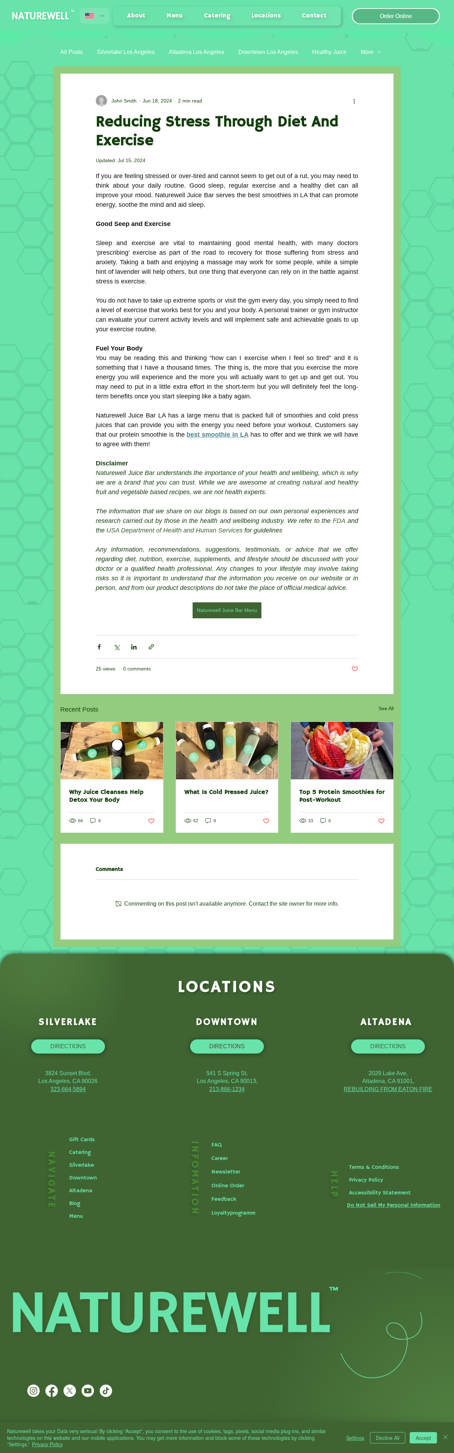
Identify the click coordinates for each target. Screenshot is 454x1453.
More (367, 52)
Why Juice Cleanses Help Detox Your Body (106, 796)
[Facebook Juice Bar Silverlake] (51, 1391)
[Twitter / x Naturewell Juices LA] (69, 1391)
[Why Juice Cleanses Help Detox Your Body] (112, 750)
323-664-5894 (68, 1089)
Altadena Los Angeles (196, 52)
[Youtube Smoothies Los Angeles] (88, 1391)
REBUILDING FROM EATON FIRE (388, 1089)
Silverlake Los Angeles (126, 52)
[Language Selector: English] (94, 16)
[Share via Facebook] (99, 646)
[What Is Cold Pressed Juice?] (227, 750)
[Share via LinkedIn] (134, 646)
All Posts (71, 52)
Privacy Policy (47, 1444)
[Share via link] (151, 646)
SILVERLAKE (68, 1022)
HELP (334, 1185)
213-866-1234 (227, 1089)
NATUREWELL (41, 16)
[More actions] (354, 100)
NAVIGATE (51, 1180)
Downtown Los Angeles (268, 52)
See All (386, 708)
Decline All (387, 1437)
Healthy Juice (329, 52)
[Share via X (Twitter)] (116, 646)
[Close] (445, 1437)
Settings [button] (355, 1437)
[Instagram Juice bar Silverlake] (33, 1391)
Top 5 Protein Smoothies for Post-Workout (341, 796)
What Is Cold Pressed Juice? (226, 792)
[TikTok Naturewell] (106, 1391)
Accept (423, 1437)
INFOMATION (194, 1178)
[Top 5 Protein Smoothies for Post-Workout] (342, 750)
